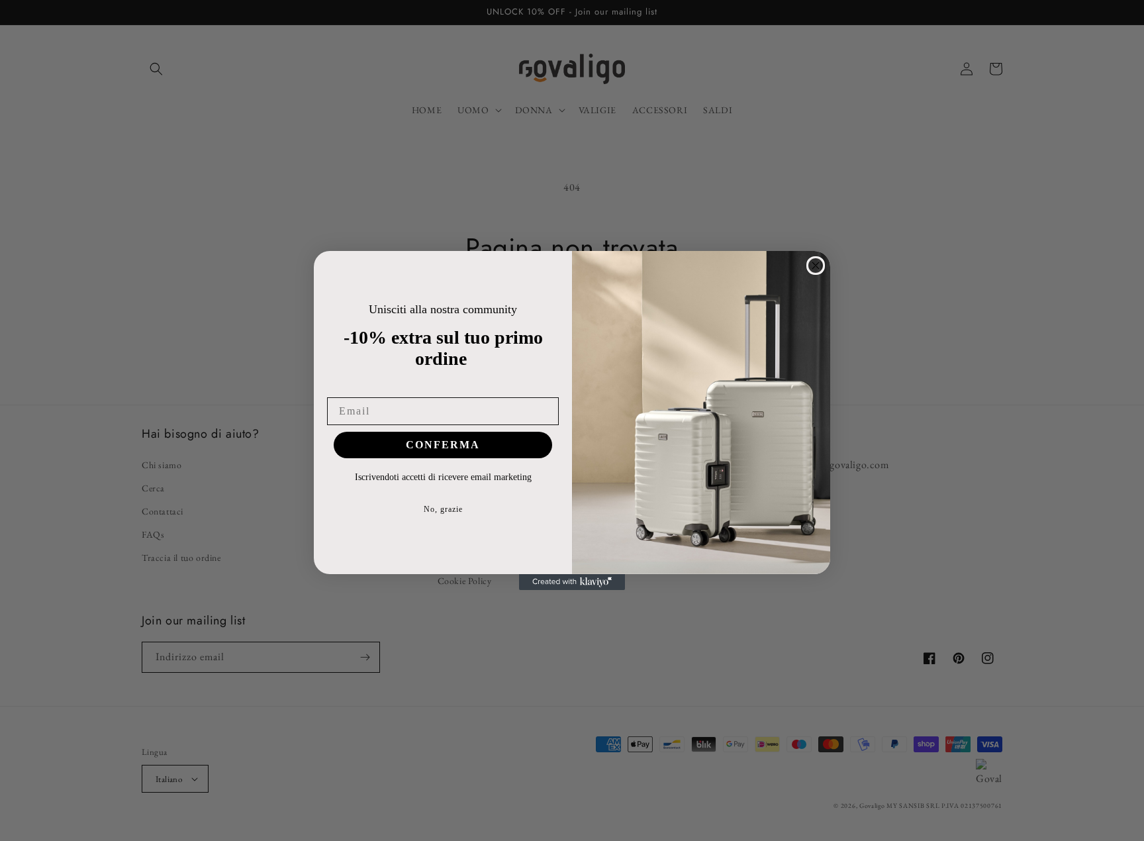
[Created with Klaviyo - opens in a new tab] (572, 582)
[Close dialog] (816, 265)
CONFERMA (443, 444)
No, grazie (443, 509)
